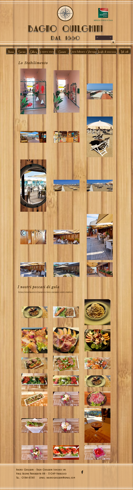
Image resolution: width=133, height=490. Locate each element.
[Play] (113, 42)
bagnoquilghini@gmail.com (61, 477)
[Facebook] (82, 472)
